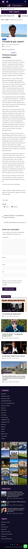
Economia (3, 412)
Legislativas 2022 (5, 422)
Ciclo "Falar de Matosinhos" (8, 403)
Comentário (5, 237)
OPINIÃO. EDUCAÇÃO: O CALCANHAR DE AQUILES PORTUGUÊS (14, 216)
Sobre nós (3, 536)
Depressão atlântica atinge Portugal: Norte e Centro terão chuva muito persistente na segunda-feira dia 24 (15, 494)
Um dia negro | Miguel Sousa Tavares (13, 356)
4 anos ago (6, 44)
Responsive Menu (25, 8)
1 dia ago (11, 498)
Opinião (4, 39)
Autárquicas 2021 (5, 396)
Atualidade (3, 394)
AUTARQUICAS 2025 (6, 401)
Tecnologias (4, 436)
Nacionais (3, 424)
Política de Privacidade (6, 534)
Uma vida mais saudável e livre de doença (14, 222)
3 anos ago (6, 338)
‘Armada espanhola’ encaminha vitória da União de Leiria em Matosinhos (15, 510)
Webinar (3, 438)
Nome (4, 257)
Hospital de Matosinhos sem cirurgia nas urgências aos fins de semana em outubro (13, 377)
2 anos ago (6, 316)
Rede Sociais (4, 434)
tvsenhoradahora (15, 44)
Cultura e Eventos (7, 310)
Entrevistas (4, 415)
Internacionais (4, 417)
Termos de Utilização (6, 538)
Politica (18, 310)
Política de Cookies (6, 531)
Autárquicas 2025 (5, 398)
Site (3, 271)
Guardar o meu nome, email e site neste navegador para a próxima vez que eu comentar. (12, 282)
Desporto (3, 408)
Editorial (3, 524)
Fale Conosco (4, 527)
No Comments (7, 46)
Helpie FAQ (3, 529)
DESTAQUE (5, 352)
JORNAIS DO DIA (5, 419)
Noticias (3, 426)
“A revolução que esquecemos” (11, 314)
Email (4, 264)
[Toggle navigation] (7, 1)
